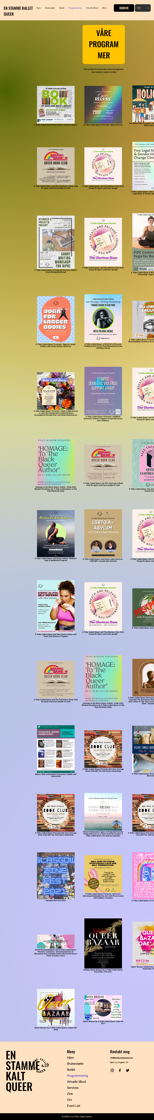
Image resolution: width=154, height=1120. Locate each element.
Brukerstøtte (75, 1063)
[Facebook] (120, 1070)
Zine (70, 1093)
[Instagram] (112, 1070)
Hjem (70, 1057)
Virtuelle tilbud (76, 1081)
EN (11, 1054)
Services (73, 1087)
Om (69, 1099)
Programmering (77, 1075)
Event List (73, 1106)
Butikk (71, 1069)
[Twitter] (127, 1070)
